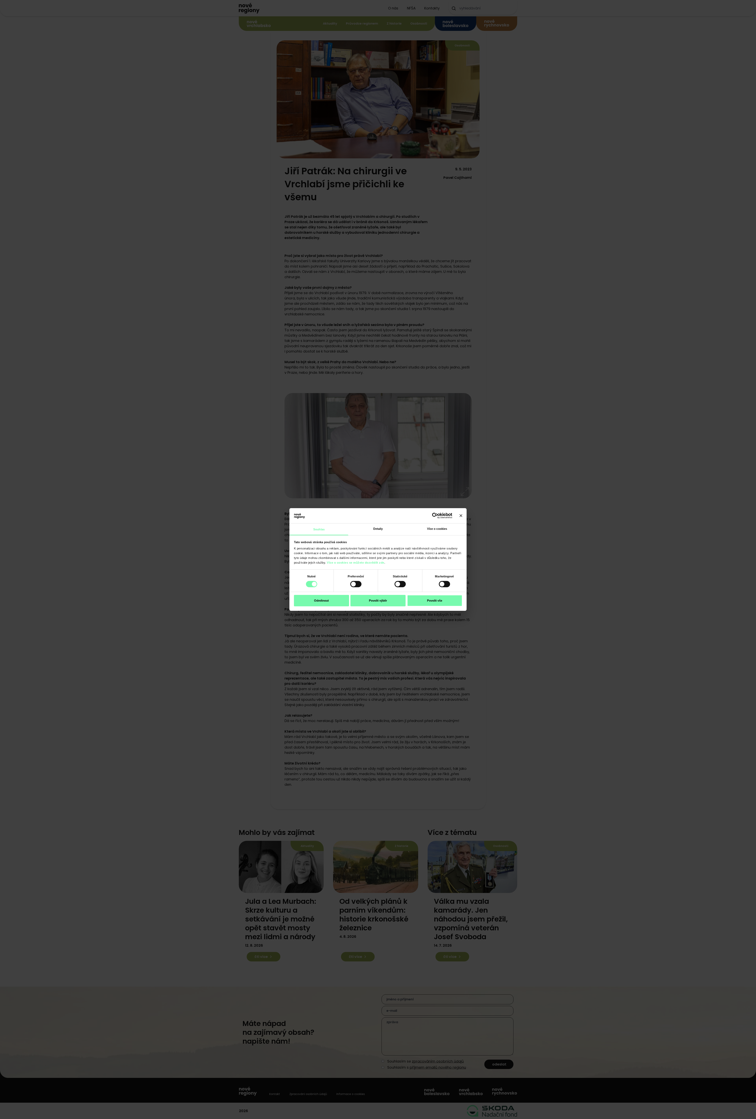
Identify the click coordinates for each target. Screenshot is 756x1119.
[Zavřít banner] (461, 515)
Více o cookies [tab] (437, 528)
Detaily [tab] (378, 528)
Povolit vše (434, 600)
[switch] (355, 584)
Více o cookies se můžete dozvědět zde (355, 562)
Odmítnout (321, 600)
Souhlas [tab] (319, 529)
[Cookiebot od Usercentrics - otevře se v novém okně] (435, 516)
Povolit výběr (378, 600)
